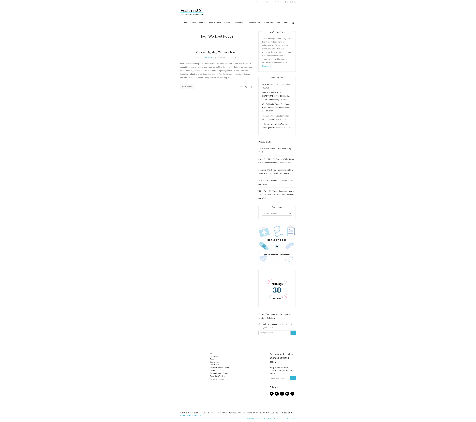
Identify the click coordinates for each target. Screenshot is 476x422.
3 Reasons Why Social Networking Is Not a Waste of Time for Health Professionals (275, 171)
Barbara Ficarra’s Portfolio (219, 373)
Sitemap (251, 419)
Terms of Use (274, 419)
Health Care (282, 22)
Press (212, 359)
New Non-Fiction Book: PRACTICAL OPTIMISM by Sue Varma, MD (276, 96)
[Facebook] (285, 2)
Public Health (240, 22)
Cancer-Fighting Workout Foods (217, 52)
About (184, 22)
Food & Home (215, 22)
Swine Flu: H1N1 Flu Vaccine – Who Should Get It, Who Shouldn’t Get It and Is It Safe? (276, 161)
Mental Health (254, 22)
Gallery (212, 370)
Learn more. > (267, 66)
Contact (258, 2)
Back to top (289, 419)
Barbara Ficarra (205, 58)
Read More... (187, 86)
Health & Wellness (198, 22)
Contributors (278, 2)
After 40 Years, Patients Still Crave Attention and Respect (275, 182)
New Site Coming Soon (271, 84)
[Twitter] (287, 2)
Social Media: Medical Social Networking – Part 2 (275, 150)
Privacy (261, 419)
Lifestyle (227, 22)
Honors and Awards (217, 379)
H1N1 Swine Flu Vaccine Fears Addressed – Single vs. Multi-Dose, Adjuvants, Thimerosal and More (276, 194)
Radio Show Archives (217, 376)
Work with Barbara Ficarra (219, 368)
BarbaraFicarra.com (191, 415)
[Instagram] (290, 2)
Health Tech (269, 22)
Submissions (214, 362)
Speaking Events (267, 2)
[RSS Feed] (295, 2)
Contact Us (214, 356)
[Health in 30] (192, 11)
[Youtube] (292, 2)
